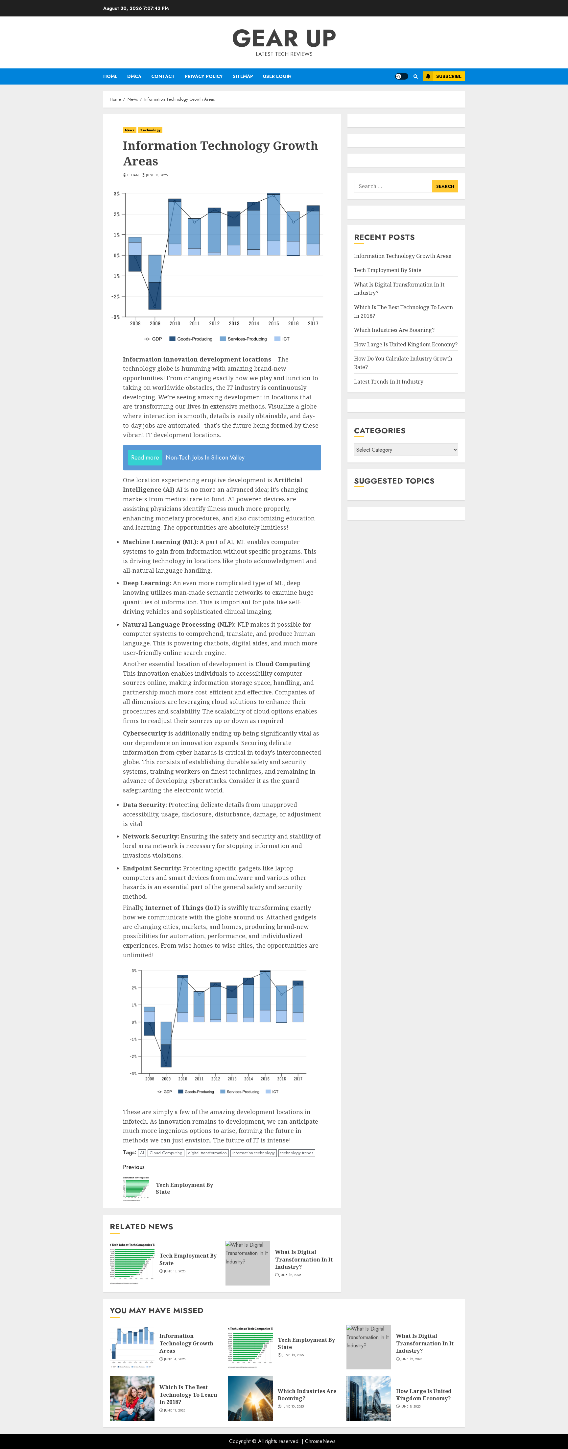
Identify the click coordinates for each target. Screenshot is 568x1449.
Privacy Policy (204, 76)
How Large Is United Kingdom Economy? (406, 344)
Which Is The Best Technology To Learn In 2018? (188, 1395)
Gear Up (284, 38)
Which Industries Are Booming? (394, 330)
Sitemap (243, 76)
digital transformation (207, 1153)
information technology (253, 1153)
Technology (150, 130)
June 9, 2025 (411, 1406)
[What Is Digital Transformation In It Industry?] (247, 1263)
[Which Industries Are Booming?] (250, 1398)
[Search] (416, 76)
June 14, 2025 (157, 175)
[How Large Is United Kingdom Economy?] (368, 1398)
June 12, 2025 (290, 1275)
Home (110, 76)
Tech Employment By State (387, 270)
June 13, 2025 (175, 1271)
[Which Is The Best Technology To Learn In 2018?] (132, 1398)
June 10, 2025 (293, 1406)
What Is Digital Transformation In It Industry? (304, 1259)
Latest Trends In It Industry (388, 381)
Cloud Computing (166, 1153)
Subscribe (449, 76)
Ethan (133, 175)
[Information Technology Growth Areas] (132, 1347)
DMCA (134, 76)
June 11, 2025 (174, 1410)
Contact (163, 76)
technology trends (296, 1153)
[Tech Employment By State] (132, 1263)
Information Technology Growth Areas (402, 256)
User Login (277, 76)
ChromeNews (320, 1441)
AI (142, 1153)
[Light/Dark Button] (401, 76)
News (129, 130)
